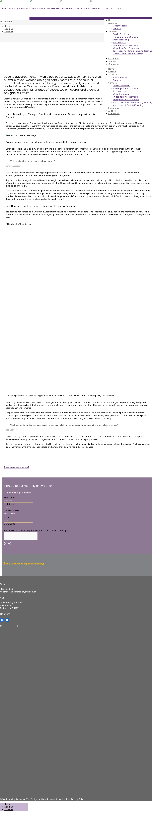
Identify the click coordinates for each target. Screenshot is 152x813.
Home (7, 26)
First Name (9, 497)
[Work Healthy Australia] (60, 8)
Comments (9, 524)
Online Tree (64, 799)
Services (8, 31)
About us (8, 28)
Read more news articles (16, 467)
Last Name (9, 504)
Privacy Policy (78, 799)
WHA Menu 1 (6, 21)
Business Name (11, 510)
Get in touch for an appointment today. (23, 563)
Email (7, 517)
